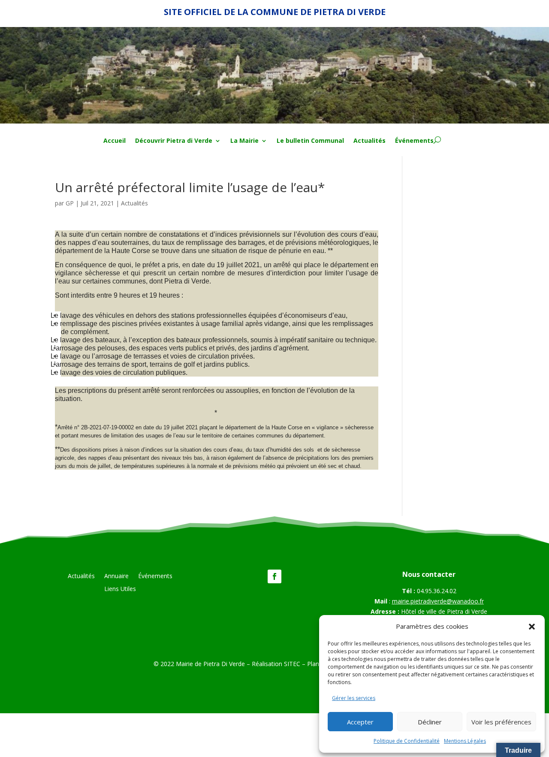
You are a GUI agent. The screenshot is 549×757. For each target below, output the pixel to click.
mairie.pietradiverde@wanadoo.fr (438, 601)
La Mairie (244, 141)
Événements (414, 141)
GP (70, 203)
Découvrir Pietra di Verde (173, 141)
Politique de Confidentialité (407, 741)
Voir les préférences (501, 722)
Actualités (369, 141)
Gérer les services (353, 698)
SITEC (292, 664)
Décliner (430, 722)
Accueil (114, 141)
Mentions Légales (465, 741)
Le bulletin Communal (310, 141)
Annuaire (116, 576)
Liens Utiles (120, 589)
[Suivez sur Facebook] (274, 576)
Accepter (360, 722)
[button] (532, 626)
